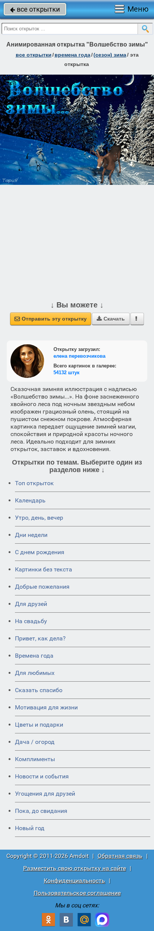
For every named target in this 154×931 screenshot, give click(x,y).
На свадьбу (31, 621)
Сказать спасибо (38, 690)
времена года (72, 55)
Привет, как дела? (40, 638)
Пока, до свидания (41, 810)
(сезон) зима (109, 55)
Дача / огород (35, 741)
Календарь (30, 500)
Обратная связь (120, 855)
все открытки (35, 9)
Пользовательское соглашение (77, 893)
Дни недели (31, 534)
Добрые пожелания (42, 586)
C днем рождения (39, 552)
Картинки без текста (43, 569)
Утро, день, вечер (39, 517)
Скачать (111, 319)
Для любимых (35, 672)
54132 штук (66, 372)
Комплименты (35, 759)
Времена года (34, 655)
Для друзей (31, 603)
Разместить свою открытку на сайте (74, 868)
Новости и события (42, 776)
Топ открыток (34, 483)
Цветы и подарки (39, 724)
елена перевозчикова (79, 356)
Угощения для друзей (45, 793)
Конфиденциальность (74, 880)
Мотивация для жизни (46, 707)
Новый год (29, 828)
